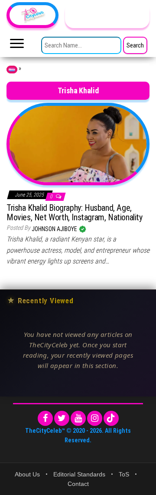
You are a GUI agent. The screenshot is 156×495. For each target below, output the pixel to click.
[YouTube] (78, 418)
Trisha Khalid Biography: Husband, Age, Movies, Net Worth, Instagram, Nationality (74, 212)
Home (12, 69)
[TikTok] (111, 418)
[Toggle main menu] (17, 46)
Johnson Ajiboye (55, 228)
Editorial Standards (79, 474)
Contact (78, 483)
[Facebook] (45, 418)
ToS (124, 474)
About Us (27, 474)
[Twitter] (61, 418)
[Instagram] (94, 418)
